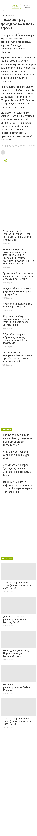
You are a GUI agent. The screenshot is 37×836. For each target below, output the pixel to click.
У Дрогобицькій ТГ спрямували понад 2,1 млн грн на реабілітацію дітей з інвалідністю (16, 235)
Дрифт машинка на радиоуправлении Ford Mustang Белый (15, 619)
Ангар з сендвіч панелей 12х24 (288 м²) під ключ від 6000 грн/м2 (17, 585)
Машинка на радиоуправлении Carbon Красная (16, 687)
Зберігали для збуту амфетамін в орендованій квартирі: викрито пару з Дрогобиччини (16, 320)
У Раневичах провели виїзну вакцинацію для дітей (17, 305)
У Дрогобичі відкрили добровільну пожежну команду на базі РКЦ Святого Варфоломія (17, 338)
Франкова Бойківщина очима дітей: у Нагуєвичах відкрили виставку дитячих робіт (18, 276)
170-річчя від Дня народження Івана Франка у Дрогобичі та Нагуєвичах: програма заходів (17, 357)
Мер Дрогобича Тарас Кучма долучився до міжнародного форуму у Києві (17, 291)
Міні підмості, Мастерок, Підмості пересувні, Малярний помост (16, 653)
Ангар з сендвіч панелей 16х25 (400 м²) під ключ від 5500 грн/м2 (17, 721)
